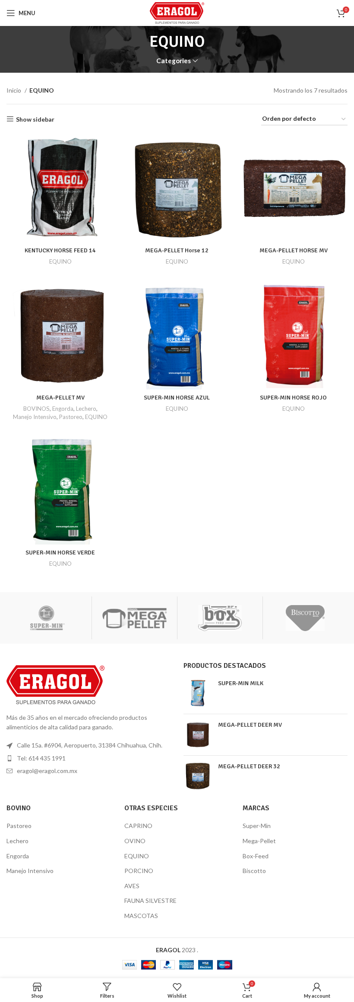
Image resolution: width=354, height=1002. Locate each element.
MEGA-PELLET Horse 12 (177, 250)
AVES (131, 885)
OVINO (134, 840)
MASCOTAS (141, 915)
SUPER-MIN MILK (240, 683)
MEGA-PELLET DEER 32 (249, 766)
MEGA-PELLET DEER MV (250, 724)
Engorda (62, 408)
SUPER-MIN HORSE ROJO (293, 397)
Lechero (86, 408)
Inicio (14, 90)
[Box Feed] (219, 618)
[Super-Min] (49, 618)
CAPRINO (138, 825)
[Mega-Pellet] (134, 618)
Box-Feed (256, 856)
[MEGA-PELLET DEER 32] (197, 776)
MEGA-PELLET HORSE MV (293, 250)
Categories (173, 61)
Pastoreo (70, 416)
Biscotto (254, 870)
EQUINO (60, 261)
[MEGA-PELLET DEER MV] (197, 735)
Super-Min (257, 825)
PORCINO (138, 870)
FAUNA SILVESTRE (150, 900)
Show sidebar (35, 119)
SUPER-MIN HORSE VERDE (60, 552)
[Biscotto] (305, 618)
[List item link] (88, 758)
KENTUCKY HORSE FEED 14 (60, 250)
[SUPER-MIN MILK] (197, 693)
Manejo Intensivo (35, 416)
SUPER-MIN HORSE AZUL (177, 397)
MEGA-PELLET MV (60, 397)
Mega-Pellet (259, 840)
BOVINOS (36, 408)
